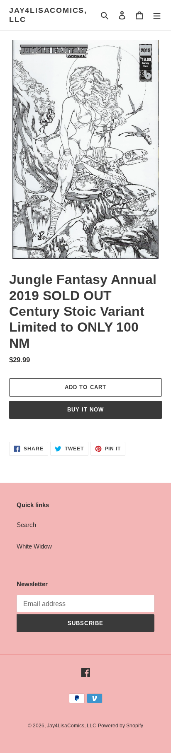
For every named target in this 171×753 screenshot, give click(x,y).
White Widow (34, 546)
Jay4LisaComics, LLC (48, 15)
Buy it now (85, 410)
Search (26, 524)
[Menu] (157, 15)
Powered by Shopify (120, 726)
